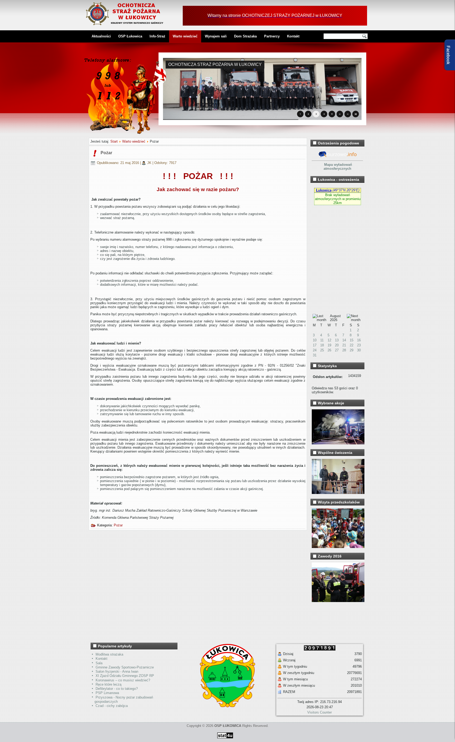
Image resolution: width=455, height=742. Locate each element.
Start (114, 141)
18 (322, 345)
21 (344, 345)
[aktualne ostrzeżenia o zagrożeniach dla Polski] (337, 157)
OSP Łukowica (130, 36)
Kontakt (293, 36)
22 (351, 345)
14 (344, 340)
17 (314, 345)
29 (351, 350)
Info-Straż (157, 36)
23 (359, 345)
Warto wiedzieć (185, 36)
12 (329, 340)
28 (344, 350)
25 (322, 350)
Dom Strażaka (245, 36)
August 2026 (335, 318)
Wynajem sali (216, 36)
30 (359, 350)
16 (359, 340)
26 (329, 350)
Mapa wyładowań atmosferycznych (338, 167)
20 (337, 345)
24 (314, 350)
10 (314, 340)
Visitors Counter (319, 712)
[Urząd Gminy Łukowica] (225, 706)
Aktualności (101, 36)
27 (337, 350)
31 (314, 355)
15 (351, 340)
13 (337, 340)
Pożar (106, 153)
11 (322, 340)
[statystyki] (225, 739)
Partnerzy (272, 36)
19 (329, 345)
